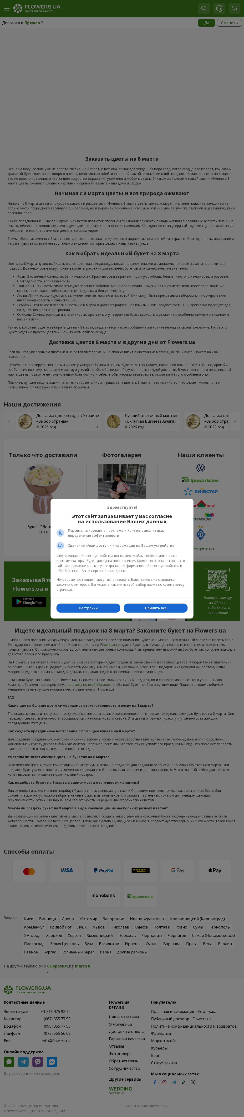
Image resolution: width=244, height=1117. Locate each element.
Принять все (156, 608)
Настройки (88, 608)
